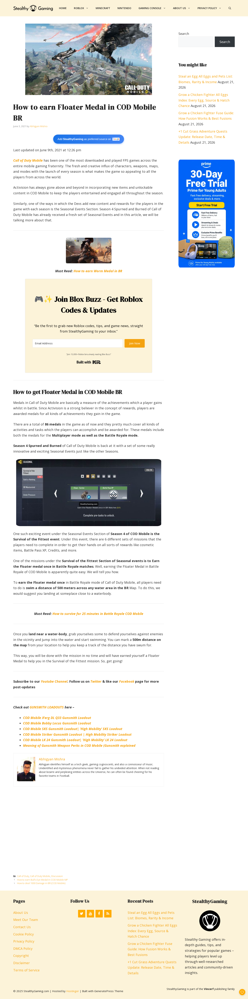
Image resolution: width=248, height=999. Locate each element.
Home (63, 8)
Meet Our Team (25, 919)
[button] (230, 8)
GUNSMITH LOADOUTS (47, 707)
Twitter (95, 681)
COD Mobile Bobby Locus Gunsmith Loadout (57, 723)
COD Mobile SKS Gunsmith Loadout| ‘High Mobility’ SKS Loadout (72, 729)
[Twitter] (81, 913)
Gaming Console (150, 8)
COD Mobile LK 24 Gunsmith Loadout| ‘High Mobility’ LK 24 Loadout (75, 740)
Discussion (57, 876)
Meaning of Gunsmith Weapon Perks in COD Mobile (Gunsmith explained (79, 745)
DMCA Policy (22, 948)
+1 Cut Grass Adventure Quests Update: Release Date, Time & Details (202, 137)
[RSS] (107, 913)
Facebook (126, 681)
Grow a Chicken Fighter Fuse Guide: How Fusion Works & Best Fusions (150, 949)
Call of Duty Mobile (28, 160)
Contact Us (22, 927)
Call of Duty (23, 876)
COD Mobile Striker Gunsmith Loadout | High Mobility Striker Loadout (77, 734)
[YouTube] (90, 913)
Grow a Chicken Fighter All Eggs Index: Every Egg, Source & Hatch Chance (203, 100)
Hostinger (72, 991)
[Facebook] (99, 913)
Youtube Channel (54, 681)
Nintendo (124, 8)
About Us (179, 8)
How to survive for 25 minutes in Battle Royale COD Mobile (97, 613)
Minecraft (103, 8)
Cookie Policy (23, 934)
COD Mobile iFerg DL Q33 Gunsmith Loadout (57, 718)
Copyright (21, 955)
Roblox (79, 8)
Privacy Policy (207, 8)
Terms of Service (26, 970)
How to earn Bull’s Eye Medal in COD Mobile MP (42, 879)
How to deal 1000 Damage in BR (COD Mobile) (41, 883)
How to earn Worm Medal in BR (98, 271)
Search (183, 33)
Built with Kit (89, 362)
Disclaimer (21, 963)
